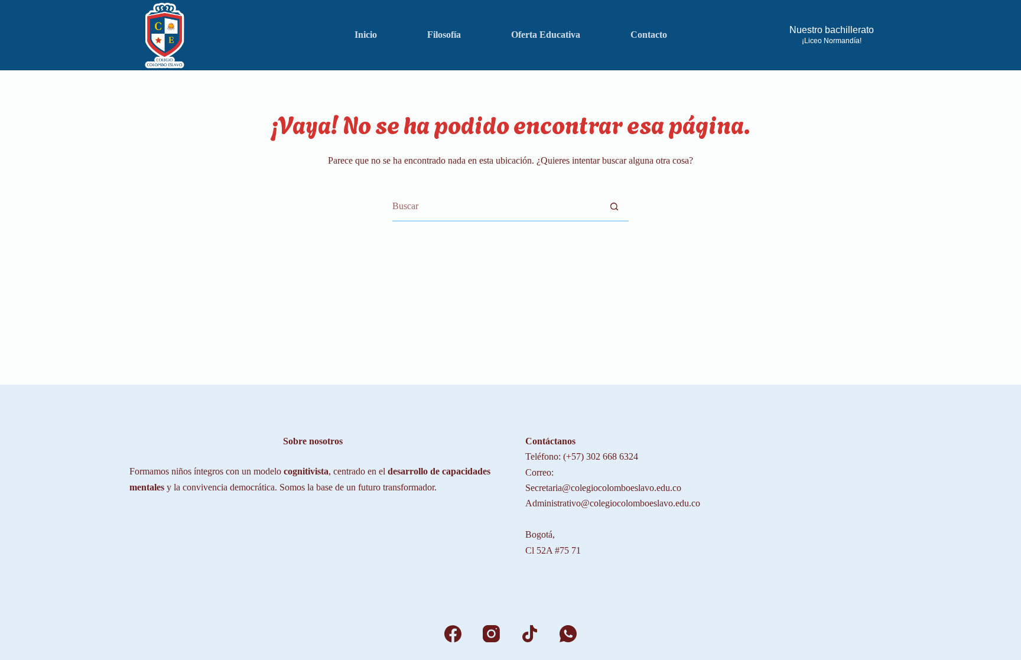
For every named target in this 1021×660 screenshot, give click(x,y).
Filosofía (444, 35)
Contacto (648, 35)
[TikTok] (529, 633)
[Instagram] (491, 633)
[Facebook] (452, 633)
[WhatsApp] (568, 633)
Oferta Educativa (545, 35)
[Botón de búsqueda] (614, 206)
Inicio (366, 35)
